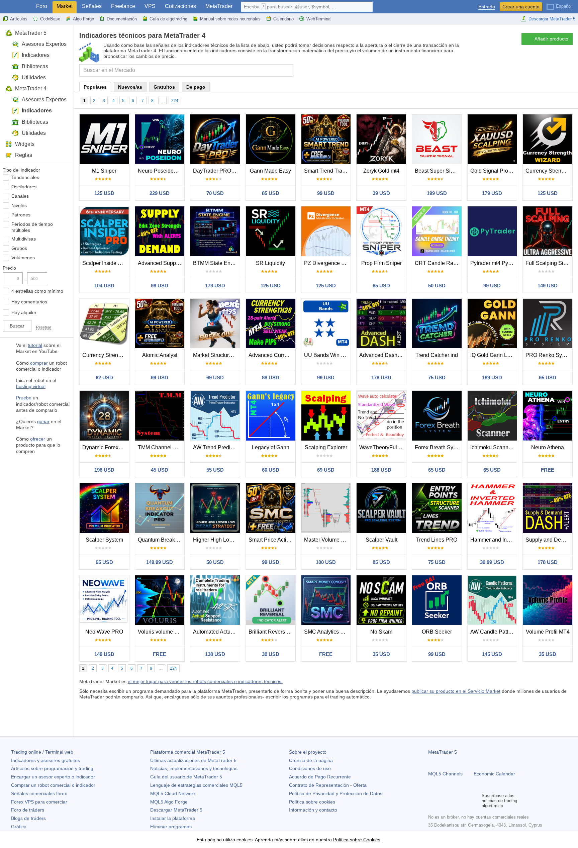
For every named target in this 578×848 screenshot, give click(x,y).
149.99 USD (159, 562)
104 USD (104, 285)
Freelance (123, 6)
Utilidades (34, 77)
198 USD (104, 470)
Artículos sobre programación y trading (52, 768)
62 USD (104, 377)
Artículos (18, 18)
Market (65, 6)
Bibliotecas (35, 66)
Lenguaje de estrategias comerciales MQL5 (196, 785)
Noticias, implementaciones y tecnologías (193, 768)
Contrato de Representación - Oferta (328, 785)
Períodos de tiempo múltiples (32, 227)
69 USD (215, 377)
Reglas (23, 155)
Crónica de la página (311, 760)
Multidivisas (23, 239)
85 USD (270, 193)
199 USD (437, 193)
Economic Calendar (494, 773)
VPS (150, 6)
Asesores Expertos (44, 44)
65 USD (381, 285)
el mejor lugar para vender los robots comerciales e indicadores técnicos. (205, 681)
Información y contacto (313, 810)
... (162, 100)
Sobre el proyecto (307, 752)
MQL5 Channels (445, 773)
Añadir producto (551, 38)
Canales (20, 196)
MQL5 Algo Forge (169, 802)
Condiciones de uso (310, 768)
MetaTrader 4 (30, 88)
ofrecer (37, 439)
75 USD (437, 377)
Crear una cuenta (521, 6)
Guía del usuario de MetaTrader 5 (186, 776)
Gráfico (18, 826)
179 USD (492, 193)
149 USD (548, 285)
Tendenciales (25, 177)
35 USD (381, 654)
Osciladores (23, 186)
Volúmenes (23, 257)
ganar (43, 421)
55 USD (215, 470)
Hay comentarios (29, 301)
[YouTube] (464, 801)
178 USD (381, 377)
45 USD (159, 470)
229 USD (160, 193)
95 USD (547, 377)
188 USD (381, 470)
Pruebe (23, 397)
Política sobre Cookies (356, 839)
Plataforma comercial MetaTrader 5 (187, 752)
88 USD (270, 377)
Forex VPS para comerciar (39, 802)
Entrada (486, 6)
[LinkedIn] (475, 801)
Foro (41, 6)
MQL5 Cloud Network (173, 793)
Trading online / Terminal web (42, 752)
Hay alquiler (23, 312)
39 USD (381, 193)
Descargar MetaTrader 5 (551, 18)
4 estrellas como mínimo (37, 291)
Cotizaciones (180, 6)
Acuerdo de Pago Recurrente (320, 776)
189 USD (492, 377)
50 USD (437, 285)
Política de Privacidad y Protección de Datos (335, 793)
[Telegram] (443, 801)
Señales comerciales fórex (39, 793)
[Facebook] (432, 801)
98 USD (159, 285)
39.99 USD (492, 562)
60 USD (270, 470)
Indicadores (36, 55)
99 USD (325, 193)
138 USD (215, 654)
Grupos (19, 248)
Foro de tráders (27, 810)
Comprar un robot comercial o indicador (53, 785)
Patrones (20, 214)
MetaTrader (218, 6)
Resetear (43, 327)
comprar (39, 363)
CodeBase (50, 18)
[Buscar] (287, 70)
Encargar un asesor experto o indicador (53, 776)
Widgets (24, 144)
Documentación (122, 18)
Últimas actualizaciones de (193, 760)
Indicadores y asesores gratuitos (45, 760)
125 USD (104, 193)
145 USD (492, 654)
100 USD (326, 562)
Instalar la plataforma (172, 818)
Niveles (19, 205)
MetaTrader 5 (30, 33)
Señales (92, 6)
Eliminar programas (171, 826)
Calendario (283, 18)
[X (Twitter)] (454, 801)
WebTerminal (318, 18)
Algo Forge (83, 18)
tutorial (35, 345)
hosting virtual (30, 386)
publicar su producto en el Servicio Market (455, 691)
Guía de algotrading (168, 18)
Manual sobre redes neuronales (230, 18)
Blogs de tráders (28, 818)
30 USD (270, 654)
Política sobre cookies (312, 802)
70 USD (215, 193)
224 (174, 100)
